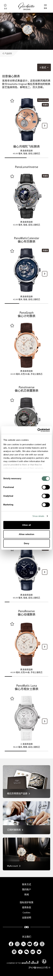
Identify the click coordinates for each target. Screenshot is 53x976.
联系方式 (26, 884)
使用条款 (26, 907)
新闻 (26, 894)
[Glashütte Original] (26, 6)
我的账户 (26, 889)
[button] (44, 125)
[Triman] (44, 961)
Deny (26, 543)
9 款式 (43, 67)
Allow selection (26, 534)
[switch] (46, 487)
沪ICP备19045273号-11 (39, 967)
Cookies (26, 912)
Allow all (26, 525)
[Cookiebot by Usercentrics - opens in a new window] (38, 430)
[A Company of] (23, 962)
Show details (38, 516)
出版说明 (26, 917)
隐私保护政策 (26, 902)
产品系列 (8, 53)
